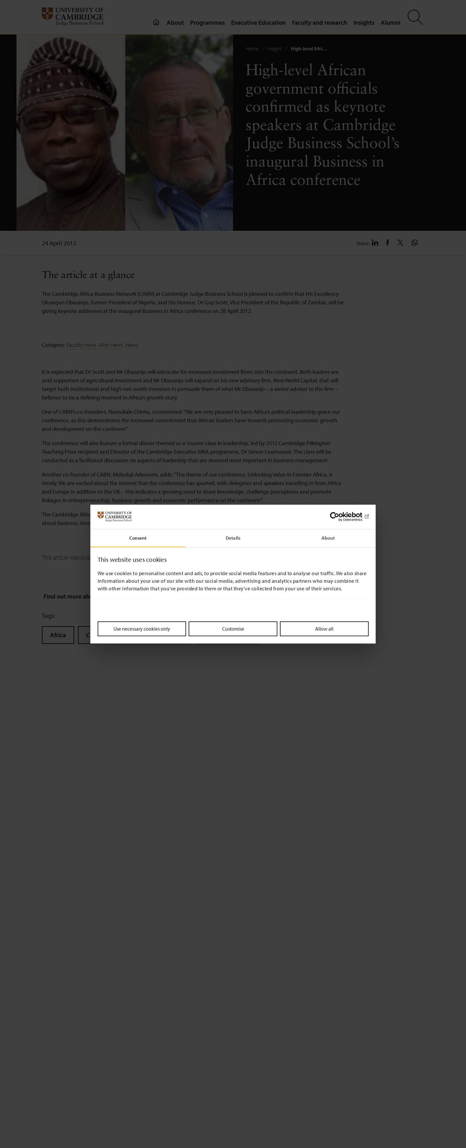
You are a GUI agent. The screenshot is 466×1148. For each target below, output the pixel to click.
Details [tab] (233, 538)
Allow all (324, 628)
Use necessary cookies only (141, 628)
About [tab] (328, 538)
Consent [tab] (138, 538)
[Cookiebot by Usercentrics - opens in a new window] (341, 517)
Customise (233, 628)
